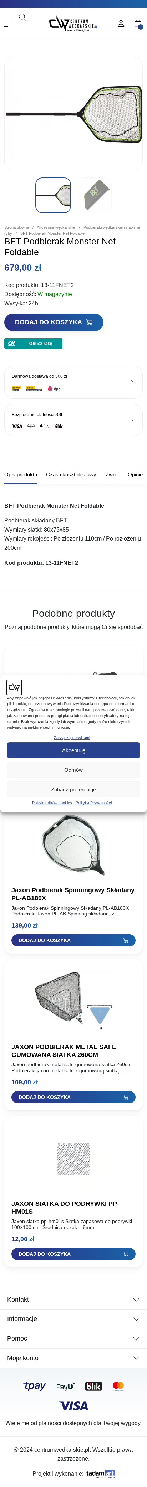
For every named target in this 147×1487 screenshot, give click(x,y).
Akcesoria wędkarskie (56, 227)
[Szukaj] (36, 27)
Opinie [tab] (135, 474)
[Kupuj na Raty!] (33, 343)
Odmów (73, 770)
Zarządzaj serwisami (72, 737)
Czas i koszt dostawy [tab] (71, 474)
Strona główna (16, 227)
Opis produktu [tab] (20, 474)
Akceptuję (73, 750)
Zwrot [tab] (112, 474)
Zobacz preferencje (73, 789)
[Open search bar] (22, 17)
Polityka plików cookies (52, 803)
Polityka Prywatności (94, 803)
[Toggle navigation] (8, 24)
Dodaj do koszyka (49, 322)
